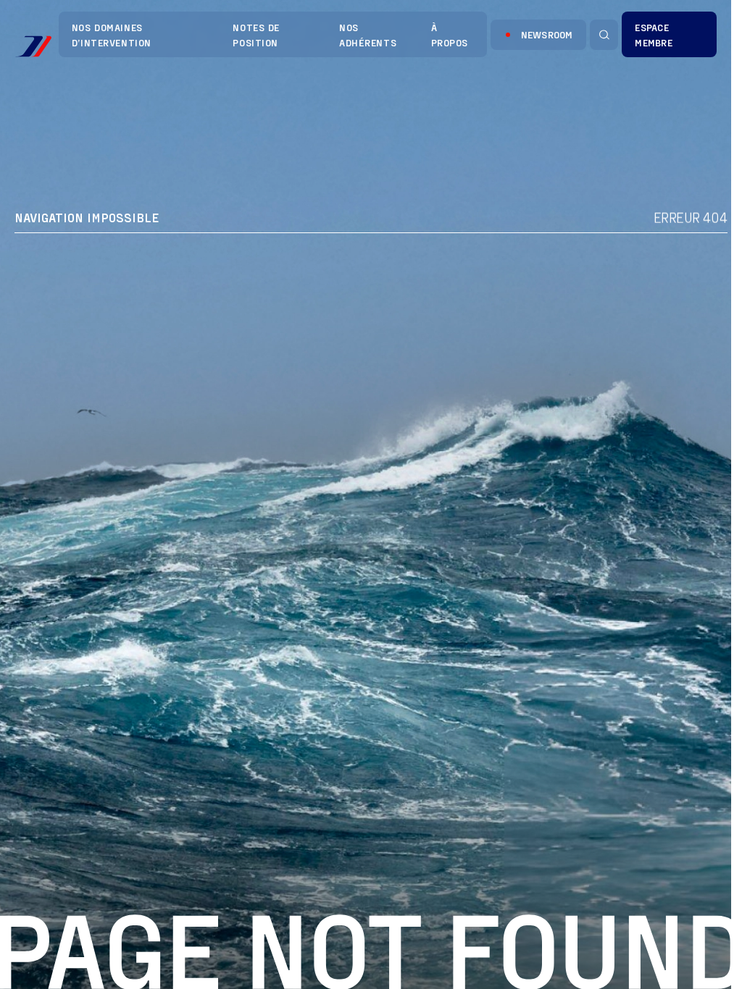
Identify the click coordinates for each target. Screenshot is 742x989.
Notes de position (256, 35)
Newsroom (547, 34)
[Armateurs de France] (32, 46)
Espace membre (653, 35)
